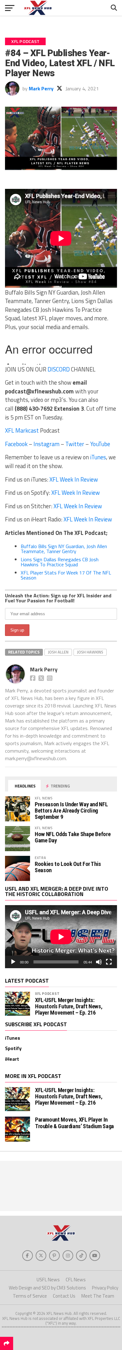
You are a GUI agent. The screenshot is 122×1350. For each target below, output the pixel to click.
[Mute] (99, 962)
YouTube (100, 444)
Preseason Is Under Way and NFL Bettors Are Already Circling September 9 (71, 810)
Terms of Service (30, 1295)
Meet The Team (97, 1295)
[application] (61, 936)
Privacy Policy (105, 1287)
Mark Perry (41, 88)
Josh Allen (58, 652)
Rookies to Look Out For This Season (68, 867)
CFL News (76, 1279)
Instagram (46, 444)
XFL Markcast (22, 430)
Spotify (13, 1048)
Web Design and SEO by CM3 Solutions (47, 1287)
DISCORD (59, 369)
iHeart (12, 1059)
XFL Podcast (47, 993)
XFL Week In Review (73, 479)
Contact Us (64, 1295)
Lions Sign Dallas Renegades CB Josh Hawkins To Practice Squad (60, 562)
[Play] (13, 962)
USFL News (48, 1279)
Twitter (74, 444)
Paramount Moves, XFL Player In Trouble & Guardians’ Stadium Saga (74, 1122)
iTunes (98, 457)
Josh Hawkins (90, 652)
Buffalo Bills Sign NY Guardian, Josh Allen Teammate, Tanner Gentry (64, 548)
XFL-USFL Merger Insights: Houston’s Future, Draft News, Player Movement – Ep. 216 (68, 1006)
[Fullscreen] (109, 962)
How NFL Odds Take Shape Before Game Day (72, 837)
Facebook (16, 444)
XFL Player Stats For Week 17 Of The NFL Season (66, 575)
